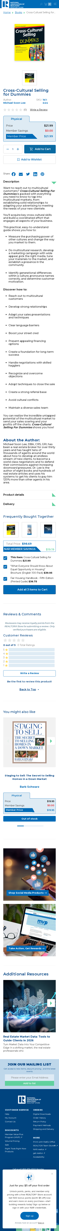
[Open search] (41, 4)
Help (7, 1114)
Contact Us (10, 1121)
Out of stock (29, 818)
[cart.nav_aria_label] (45, 4)
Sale (7, 1145)
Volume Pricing (12, 1141)
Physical (17, 795)
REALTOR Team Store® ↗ (45, 1145)
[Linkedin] (35, 174)
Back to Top (28, 689)
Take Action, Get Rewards (25, 948)
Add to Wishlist (31, 159)
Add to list (29, 1083)
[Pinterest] (42, 174)
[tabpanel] (29, 769)
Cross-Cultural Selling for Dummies (26, 92)
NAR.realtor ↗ (39, 1149)
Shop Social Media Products (26, 892)
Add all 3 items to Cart (32, 589)
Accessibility (38, 1157)
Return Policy (39, 1121)
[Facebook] (14, 174)
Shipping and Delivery (43, 1129)
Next (51, 741)
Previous (8, 741)
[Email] (21, 174)
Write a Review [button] (39, 109)
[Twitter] (28, 174)
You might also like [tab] (19, 711)
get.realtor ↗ (39, 1153)
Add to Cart (43, 149)
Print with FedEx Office (44, 1142)
